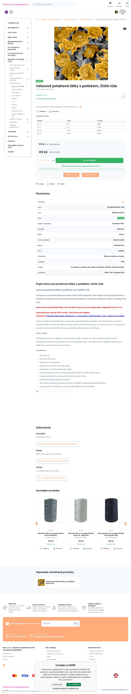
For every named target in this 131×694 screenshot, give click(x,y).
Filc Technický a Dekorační (14, 48)
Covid (91, 657)
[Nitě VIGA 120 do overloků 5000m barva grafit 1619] (111, 511)
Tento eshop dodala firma (110, 690)
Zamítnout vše (57, 684)
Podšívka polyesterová (14, 126)
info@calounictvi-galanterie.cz (49, 636)
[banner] (16, 4)
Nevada (14, 105)
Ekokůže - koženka (16, 119)
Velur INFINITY (16, 93)
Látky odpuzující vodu (17, 65)
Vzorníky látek (13, 23)
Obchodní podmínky (54, 651)
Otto (13, 102)
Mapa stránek (35, 691)
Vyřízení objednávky (96, 654)
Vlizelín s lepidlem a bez (18, 115)
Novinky (11, 152)
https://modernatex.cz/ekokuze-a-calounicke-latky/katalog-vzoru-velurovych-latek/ (85, 316)
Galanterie (12, 132)
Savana (14, 108)
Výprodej (11, 141)
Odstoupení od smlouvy (55, 654)
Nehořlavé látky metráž (15, 69)
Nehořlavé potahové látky (16, 74)
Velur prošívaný (17, 89)
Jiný (123, 96)
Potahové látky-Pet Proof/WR (15, 54)
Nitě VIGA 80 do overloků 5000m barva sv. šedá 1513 (81, 534)
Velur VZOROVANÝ (85, 19)
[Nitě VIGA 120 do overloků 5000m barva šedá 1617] (51, 511)
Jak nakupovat (52, 659)
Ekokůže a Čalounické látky (50, 19)
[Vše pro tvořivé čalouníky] (36, 19)
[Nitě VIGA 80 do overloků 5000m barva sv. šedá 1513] (81, 511)
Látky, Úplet (12, 33)
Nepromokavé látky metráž (15, 43)
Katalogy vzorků (90, 175)
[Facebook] (4, 665)
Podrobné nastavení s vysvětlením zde (65, 688)
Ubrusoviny (13, 122)
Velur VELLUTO (16, 96)
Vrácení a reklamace (96, 651)
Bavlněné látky (13, 28)
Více (77, 107)
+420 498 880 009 (18, 636)
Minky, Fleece (12, 37)
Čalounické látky (69, 19)
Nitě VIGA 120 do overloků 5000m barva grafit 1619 (111, 534)
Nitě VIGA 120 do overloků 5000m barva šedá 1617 (51, 534)
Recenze (92, 659)
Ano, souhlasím (73, 684)
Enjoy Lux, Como (17, 111)
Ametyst (14, 99)
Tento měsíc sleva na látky (15, 146)
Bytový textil (13, 136)
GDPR (48, 657)
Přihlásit (76, 623)
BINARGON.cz (124, 690)
